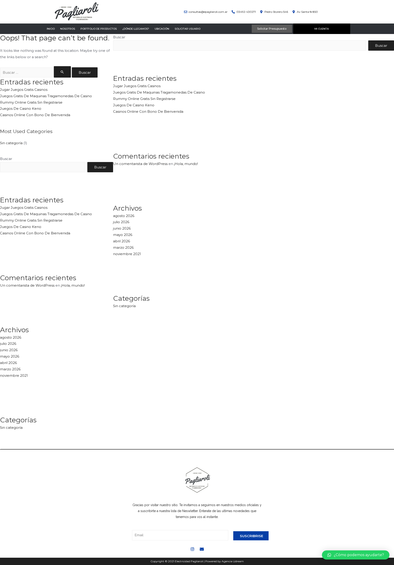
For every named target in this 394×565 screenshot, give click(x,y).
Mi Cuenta (321, 28)
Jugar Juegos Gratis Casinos (23, 89)
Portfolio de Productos (98, 28)
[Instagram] (192, 549)
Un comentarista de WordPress (27, 285)
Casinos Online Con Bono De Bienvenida (35, 115)
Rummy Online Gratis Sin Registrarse (31, 102)
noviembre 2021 (14, 375)
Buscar (6, 159)
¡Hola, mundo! (73, 285)
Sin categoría (11, 143)
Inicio (51, 28)
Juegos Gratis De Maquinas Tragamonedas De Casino (46, 96)
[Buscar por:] (36, 72)
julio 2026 (8, 343)
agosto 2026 (10, 337)
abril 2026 (8, 363)
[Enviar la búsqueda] (62, 72)
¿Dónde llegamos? (135, 28)
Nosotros (67, 28)
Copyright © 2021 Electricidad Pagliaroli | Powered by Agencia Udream (197, 561)
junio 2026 (9, 350)
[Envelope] (202, 549)
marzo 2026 (10, 369)
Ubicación (162, 28)
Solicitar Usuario (187, 28)
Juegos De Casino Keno (20, 108)
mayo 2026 (9, 356)
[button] (355, 555)
